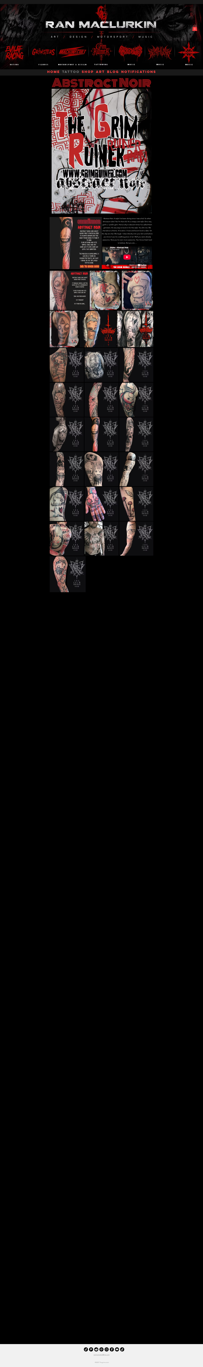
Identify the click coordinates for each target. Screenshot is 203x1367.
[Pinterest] (101, 1349)
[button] (194, 28)
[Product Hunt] (91, 1349)
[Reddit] (96, 1349)
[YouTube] (117, 1349)
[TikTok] (86, 1349)
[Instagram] (107, 1349)
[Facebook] (112, 1349)
